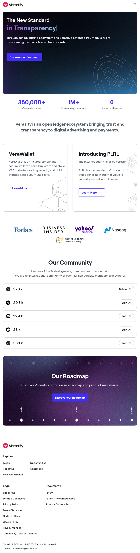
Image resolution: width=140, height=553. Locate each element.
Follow (123, 289)
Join (124, 302)
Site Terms (9, 492)
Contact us (36, 468)
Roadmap (8, 468)
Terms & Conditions (14, 498)
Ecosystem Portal (13, 474)
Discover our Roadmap (24, 57)
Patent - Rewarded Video (60, 498)
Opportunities (38, 463)
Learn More (19, 188)
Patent (49, 492)
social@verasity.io (27, 548)
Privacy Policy (11, 504)
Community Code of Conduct (20, 533)
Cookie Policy (10, 522)
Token (6, 463)
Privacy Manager (12, 527)
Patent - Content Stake (59, 504)
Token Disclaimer (13, 510)
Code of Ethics (11, 516)
